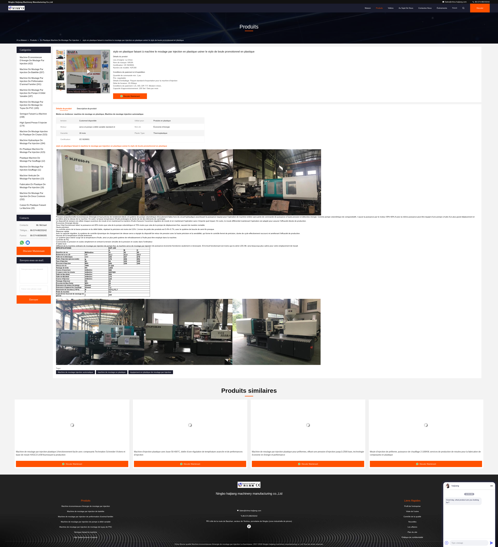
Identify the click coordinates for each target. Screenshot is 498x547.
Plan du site (412, 532)
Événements (442, 8)
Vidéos (390, 8)
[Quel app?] (22, 242)
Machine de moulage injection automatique (75, 372)
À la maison (22, 40)
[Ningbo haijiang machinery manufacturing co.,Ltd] (16, 8)
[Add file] (446, 543)
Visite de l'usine (412, 511)
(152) (32, 196)
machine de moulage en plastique (112, 372)
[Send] (491, 543)
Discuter (480, 8)
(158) (33, 115)
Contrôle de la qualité (412, 517)
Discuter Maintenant (34, 250)
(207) (32, 70)
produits (33, 40)
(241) (31, 81)
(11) (31, 168)
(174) (33, 124)
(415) (32, 150)
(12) (32, 159)
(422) (32, 60)
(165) (31, 105)
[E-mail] (27, 242)
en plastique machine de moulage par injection (59, 40)
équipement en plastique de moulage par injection (150, 372)
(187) (32, 93)
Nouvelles (412, 522)
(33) (33, 206)
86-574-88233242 (482, 2)
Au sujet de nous (406, 8)
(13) (32, 177)
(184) (32, 141)
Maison (368, 8)
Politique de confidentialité (412, 537)
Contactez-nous (425, 8)
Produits (379, 8)
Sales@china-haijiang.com (456, 2)
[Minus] (491, 485)
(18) (33, 186)
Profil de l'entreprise (412, 506)
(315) (34, 133)
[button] (61, 90)
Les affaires (412, 527)
